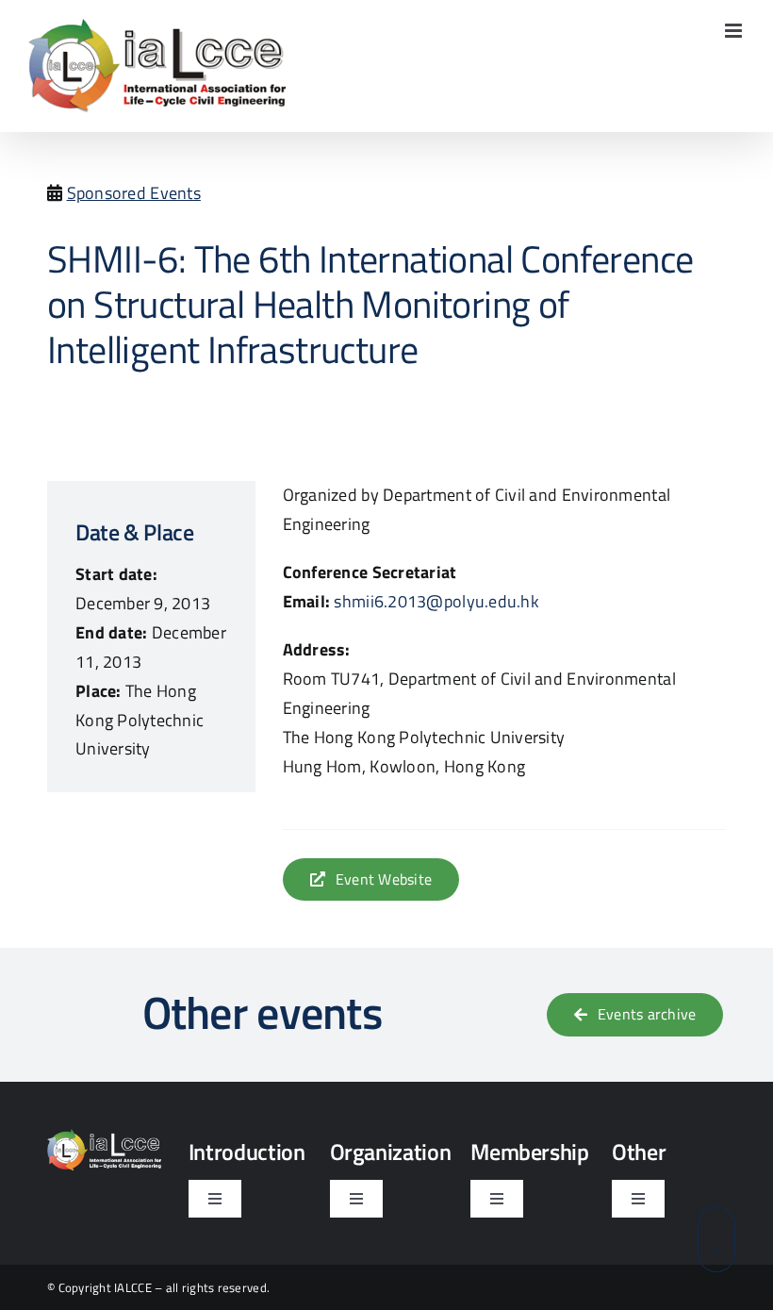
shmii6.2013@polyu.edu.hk (436, 601)
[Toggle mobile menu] (735, 31)
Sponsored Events (134, 193)
